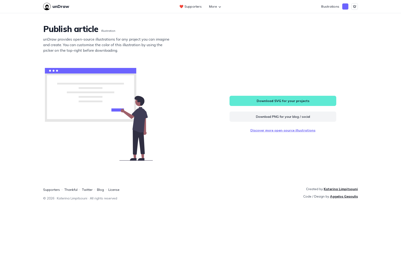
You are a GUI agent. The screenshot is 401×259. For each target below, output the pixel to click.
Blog (100, 190)
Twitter (87, 190)
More (213, 6)
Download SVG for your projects (283, 101)
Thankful (71, 190)
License (114, 190)
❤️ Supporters (190, 6)
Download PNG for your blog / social (283, 117)
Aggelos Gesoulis (344, 196)
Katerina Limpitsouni (341, 189)
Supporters (51, 190)
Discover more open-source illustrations (282, 130)
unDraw (60, 6)
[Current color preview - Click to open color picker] (345, 6)
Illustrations (330, 6)
